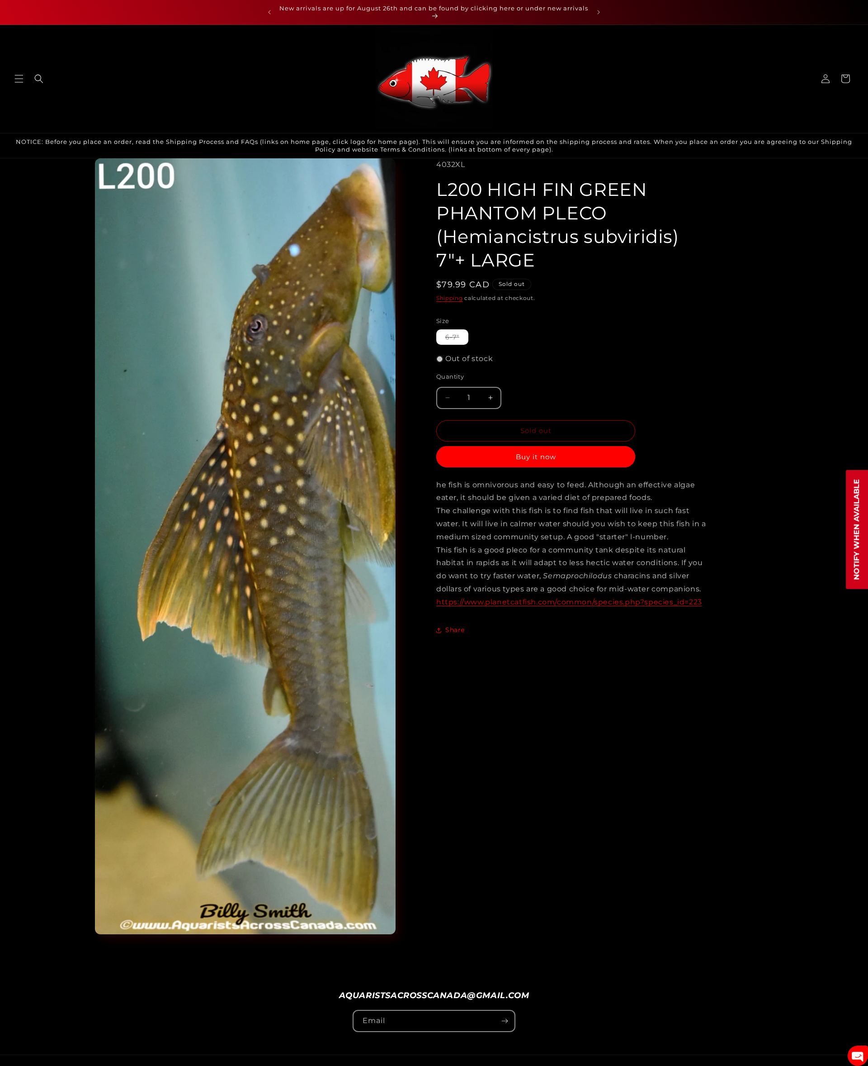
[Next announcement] (599, 12)
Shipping (449, 298)
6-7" (456, 339)
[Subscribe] (504, 1021)
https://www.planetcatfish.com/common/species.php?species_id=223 (569, 602)
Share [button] (455, 630)
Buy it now (536, 456)
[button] (19, 79)
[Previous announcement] (269, 12)
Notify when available (856, 529)
